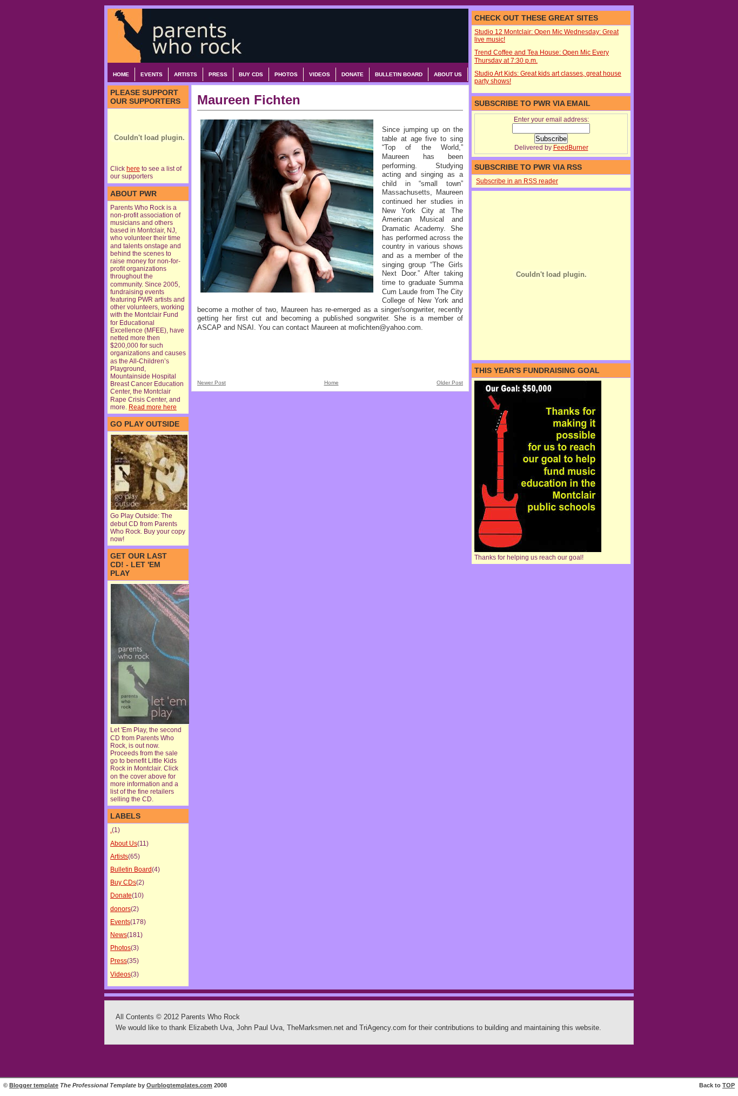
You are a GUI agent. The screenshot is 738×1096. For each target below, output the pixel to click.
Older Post (450, 383)
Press (218, 74)
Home (121, 74)
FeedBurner (570, 147)
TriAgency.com (382, 1028)
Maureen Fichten (248, 99)
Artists (185, 74)
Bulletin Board (398, 74)
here (133, 168)
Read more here (153, 407)
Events (151, 74)
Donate (352, 74)
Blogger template (33, 1085)
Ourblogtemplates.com (179, 1085)
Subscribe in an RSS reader (517, 181)
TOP (728, 1085)
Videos (319, 74)
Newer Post (211, 383)
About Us (448, 74)
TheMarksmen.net (315, 1028)
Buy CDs (251, 74)
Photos (286, 74)
